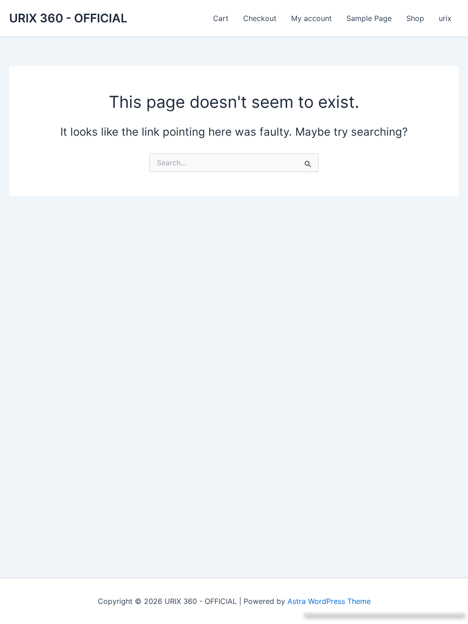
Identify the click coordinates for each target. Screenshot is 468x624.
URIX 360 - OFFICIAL (68, 18)
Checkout (260, 18)
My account (311, 18)
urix (445, 18)
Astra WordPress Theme (329, 601)
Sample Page (369, 18)
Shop (415, 18)
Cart (221, 18)
